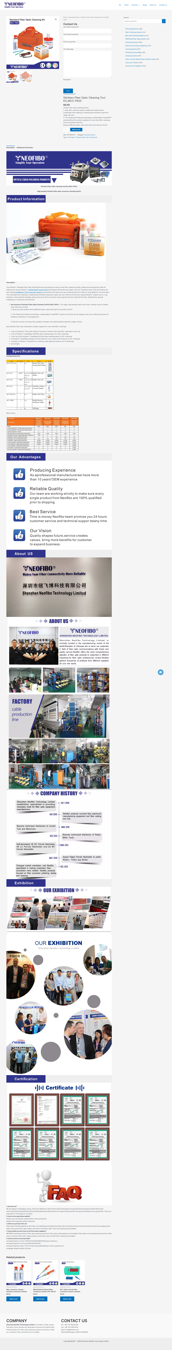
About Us (153, 5)
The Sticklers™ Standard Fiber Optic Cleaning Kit (81, 137)
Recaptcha (67, 79)
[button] (120, 5)
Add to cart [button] (13, 1299)
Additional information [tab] (25, 148)
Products (135, 5)
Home (126, 5)
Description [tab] (10, 148)
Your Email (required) (70, 34)
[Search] (164, 21)
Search (126, 17)
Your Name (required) (71, 27)
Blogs (145, 5)
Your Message (68, 49)
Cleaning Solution (74, 17)
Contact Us (163, 5)
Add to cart (76, 130)
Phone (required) (69, 42)
